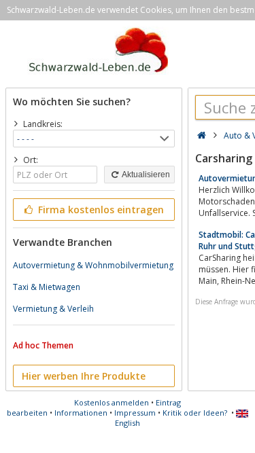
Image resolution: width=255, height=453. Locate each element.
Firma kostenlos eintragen (99, 209)
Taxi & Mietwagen (46, 287)
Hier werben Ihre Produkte (84, 375)
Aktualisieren (145, 174)
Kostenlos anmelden (111, 402)
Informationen (80, 412)
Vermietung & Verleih (53, 308)
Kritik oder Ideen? (195, 412)
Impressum (135, 412)
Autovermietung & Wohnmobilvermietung (93, 265)
